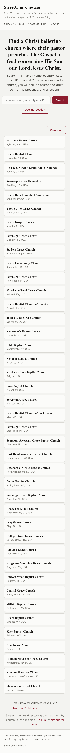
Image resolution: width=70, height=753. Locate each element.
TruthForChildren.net (26, 708)
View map (56, 130)
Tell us (41, 719)
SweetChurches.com (23, 7)
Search (60, 100)
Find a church (14, 24)
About (55, 24)
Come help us (37, 24)
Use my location (35, 109)
